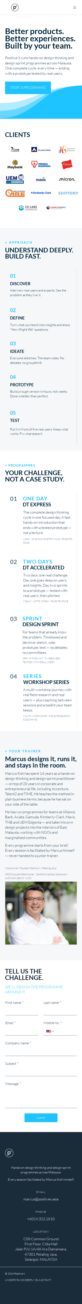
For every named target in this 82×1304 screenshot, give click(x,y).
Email (10, 1023)
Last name (52, 1002)
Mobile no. (53, 1023)
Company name (18, 1043)
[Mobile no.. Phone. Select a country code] (50, 1031)
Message (13, 1083)
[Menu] (75, 7)
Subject (12, 1063)
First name (14, 1002)
